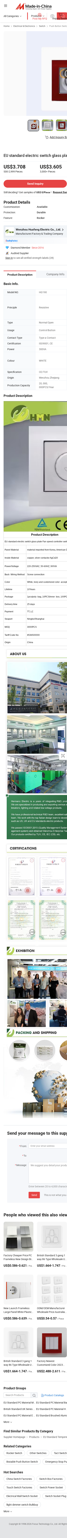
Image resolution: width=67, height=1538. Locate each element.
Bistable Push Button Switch (22, 1461)
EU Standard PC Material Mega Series (20, 1402)
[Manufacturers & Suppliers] (33, 6)
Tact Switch (60, 1453)
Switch (42, 26)
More (7, 1511)
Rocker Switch (14, 1453)
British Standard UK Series (18, 1409)
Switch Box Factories (51, 1479)
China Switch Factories (19, 1479)
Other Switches (38, 1453)
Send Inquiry (35, 183)
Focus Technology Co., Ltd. (45, 1523)
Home (6, 26)
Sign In (9, 257)
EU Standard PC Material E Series (20, 1415)
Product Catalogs (54, 1395)
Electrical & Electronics (24, 26)
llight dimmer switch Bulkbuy (22, 1504)
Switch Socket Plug (55, 1496)
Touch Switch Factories (19, 1487)
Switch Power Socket (51, 1487)
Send (34, 1195)
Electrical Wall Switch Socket (22, 1496)
